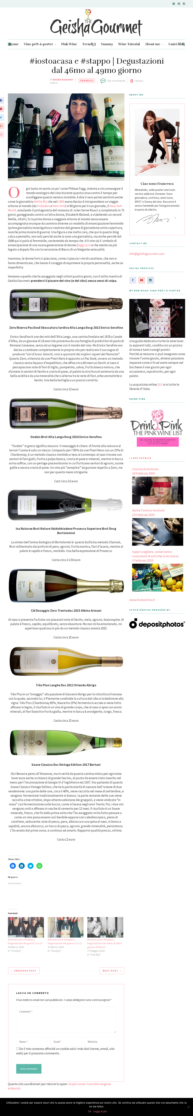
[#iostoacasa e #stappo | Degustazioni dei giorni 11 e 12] (66, 927)
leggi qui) (84, 245)
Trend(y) (89, 44)
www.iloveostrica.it (142, 600)
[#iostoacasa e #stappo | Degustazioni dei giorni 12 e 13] (26, 927)
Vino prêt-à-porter (38, 44)
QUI (160, 384)
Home (14, 44)
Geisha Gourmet (63, 79)
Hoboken (43, 206)
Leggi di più (100, 1111)
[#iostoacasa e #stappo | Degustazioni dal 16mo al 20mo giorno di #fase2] (105, 927)
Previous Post (25, 970)
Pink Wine (69, 44)
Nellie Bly (40, 202)
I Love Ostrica (140, 458)
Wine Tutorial (129, 44)
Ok (89, 1111)
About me (152, 44)
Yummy (107, 44)
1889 (61, 202)
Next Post (110, 970)
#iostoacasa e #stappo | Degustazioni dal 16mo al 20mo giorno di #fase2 (104, 943)
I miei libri (176, 44)
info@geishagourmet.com (146, 254)
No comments (116, 81)
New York (58, 206)
